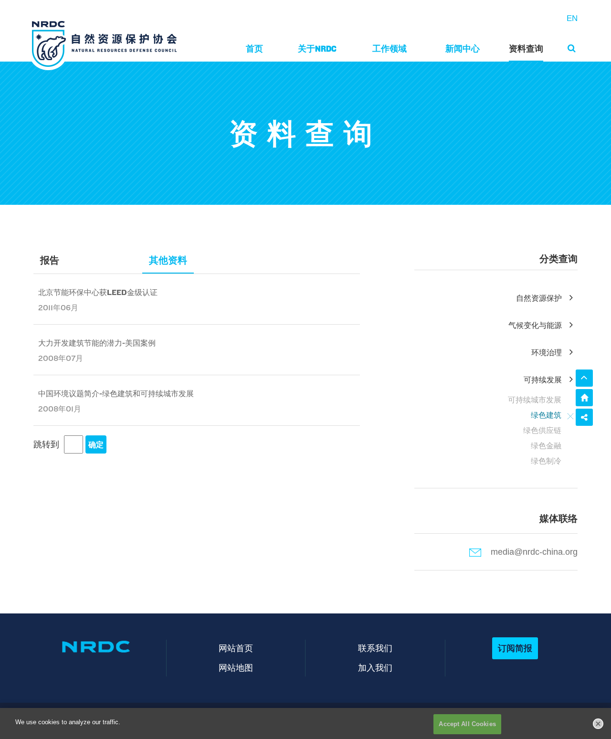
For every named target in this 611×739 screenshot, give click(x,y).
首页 (254, 48)
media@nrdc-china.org (534, 552)
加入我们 (375, 668)
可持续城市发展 (534, 400)
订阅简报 (515, 648)
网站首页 (236, 648)
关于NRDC (317, 48)
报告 (49, 260)
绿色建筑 (546, 415)
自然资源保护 (539, 298)
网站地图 (236, 668)
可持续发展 (543, 380)
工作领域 (389, 48)
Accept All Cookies (467, 724)
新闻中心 (462, 48)
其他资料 (168, 260)
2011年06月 (58, 307)
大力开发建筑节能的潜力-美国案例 (97, 343)
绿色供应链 (542, 430)
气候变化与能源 (535, 325)
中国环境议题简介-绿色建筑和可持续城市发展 (116, 393)
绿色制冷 (546, 461)
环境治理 (546, 352)
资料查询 (526, 48)
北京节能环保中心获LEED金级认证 (98, 292)
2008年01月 (59, 408)
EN (572, 18)
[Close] (598, 723)
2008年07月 (60, 358)
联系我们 (375, 648)
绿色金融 (546, 446)
